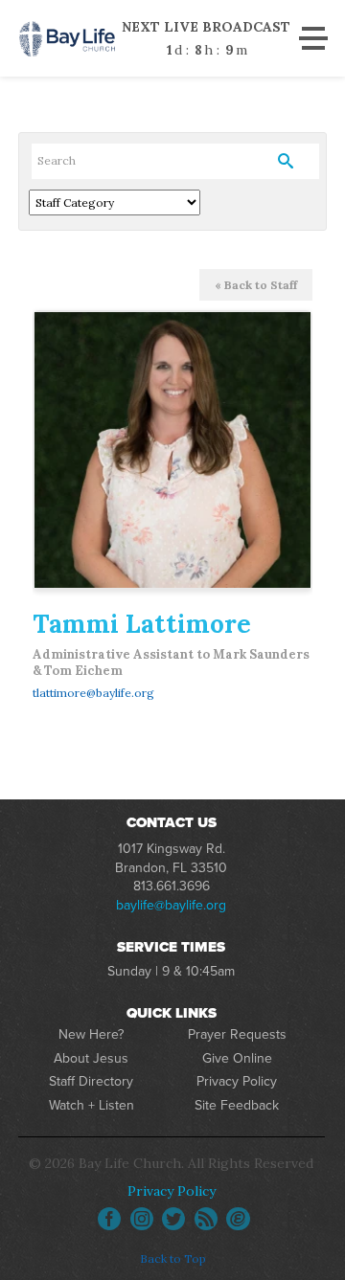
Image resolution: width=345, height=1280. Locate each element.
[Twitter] (173, 1218)
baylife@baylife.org (171, 905)
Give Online (237, 1058)
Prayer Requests (237, 1034)
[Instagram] (141, 1218)
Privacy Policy (236, 1081)
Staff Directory (91, 1081)
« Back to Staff (256, 285)
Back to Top (173, 1258)
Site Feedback (237, 1105)
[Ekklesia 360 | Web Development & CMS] (238, 1218)
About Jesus (91, 1058)
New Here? (91, 1034)
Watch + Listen (91, 1105)
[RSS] (206, 1218)
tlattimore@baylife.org (93, 692)
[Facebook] (109, 1218)
